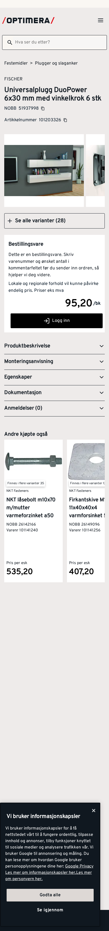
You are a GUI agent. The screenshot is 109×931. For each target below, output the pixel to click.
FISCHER (13, 79)
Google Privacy (79, 866)
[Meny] (100, 20)
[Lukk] (93, 810)
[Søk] (7, 42)
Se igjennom (50, 910)
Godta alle (50, 895)
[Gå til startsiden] (28, 20)
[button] (54, 221)
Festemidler (16, 63)
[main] (50, 865)
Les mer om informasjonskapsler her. (40, 872)
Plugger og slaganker (56, 63)
